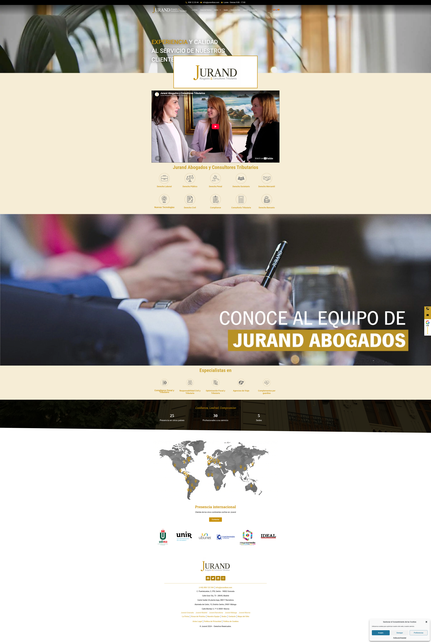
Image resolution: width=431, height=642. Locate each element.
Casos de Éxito (235, 10)
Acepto (380, 633)
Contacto (254, 10)
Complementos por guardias (266, 391)
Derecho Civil (190, 207)
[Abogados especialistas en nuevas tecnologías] (164, 199)
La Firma (194, 10)
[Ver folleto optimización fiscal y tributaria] (215, 382)
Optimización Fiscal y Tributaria (215, 391)
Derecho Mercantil (266, 186)
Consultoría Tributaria (241, 207)
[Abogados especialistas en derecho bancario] (266, 199)
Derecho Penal (215, 186)
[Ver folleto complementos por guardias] (266, 382)
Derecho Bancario (267, 207)
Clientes (245, 10)
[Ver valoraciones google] (427, 327)
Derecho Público (190, 186)
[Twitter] (213, 578)
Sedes (216, 10)
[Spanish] (274, 10)
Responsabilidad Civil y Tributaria (189, 391)
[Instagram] (223, 578)
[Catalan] (278, 10)
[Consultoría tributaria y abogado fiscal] (241, 199)
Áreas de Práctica (205, 10)
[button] (426, 622)
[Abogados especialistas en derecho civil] (190, 199)
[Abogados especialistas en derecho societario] (241, 178)
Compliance (215, 207)
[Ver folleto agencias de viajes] (241, 382)
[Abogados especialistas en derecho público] (190, 178)
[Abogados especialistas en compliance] (215, 199)
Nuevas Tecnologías (164, 207)
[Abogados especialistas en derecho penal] (215, 178)
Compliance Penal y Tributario (164, 391)
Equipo (226, 10)
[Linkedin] (218, 578)
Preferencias (418, 633)
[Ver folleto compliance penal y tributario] (164, 382)
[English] (276, 10)
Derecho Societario (241, 186)
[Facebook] (208, 578)
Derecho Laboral (164, 186)
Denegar (400, 633)
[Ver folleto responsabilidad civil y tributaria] (190, 382)
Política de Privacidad (399, 638)
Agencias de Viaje (241, 390)
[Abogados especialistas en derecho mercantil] (266, 178)
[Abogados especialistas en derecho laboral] (164, 178)
